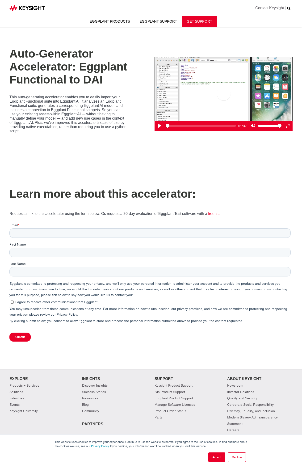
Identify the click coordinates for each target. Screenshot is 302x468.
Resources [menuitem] (90, 398)
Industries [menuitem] (16, 398)
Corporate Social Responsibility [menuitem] (250, 404)
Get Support (199, 21)
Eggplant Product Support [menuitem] (174, 398)
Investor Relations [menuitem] (240, 392)
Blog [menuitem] (85, 404)
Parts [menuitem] (158, 417)
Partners (92, 424)
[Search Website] (289, 8)
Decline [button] (237, 457)
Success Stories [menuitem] (94, 392)
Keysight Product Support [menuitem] (174, 385)
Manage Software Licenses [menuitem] (175, 404)
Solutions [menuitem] (16, 392)
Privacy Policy (100, 446)
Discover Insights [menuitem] (95, 385)
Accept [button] (216, 457)
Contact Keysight (269, 8)
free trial (215, 214)
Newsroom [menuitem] (235, 385)
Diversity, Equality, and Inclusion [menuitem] (251, 411)
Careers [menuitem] (233, 430)
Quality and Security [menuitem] (242, 398)
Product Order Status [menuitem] (170, 411)
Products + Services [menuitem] (24, 385)
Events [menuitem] (14, 404)
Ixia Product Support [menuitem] (170, 392)
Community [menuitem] (90, 411)
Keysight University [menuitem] (23, 411)
